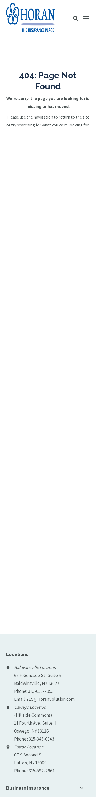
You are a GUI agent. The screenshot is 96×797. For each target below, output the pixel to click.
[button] (75, 18)
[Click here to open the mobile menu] (86, 18)
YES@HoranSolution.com (50, 699)
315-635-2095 (41, 691)
